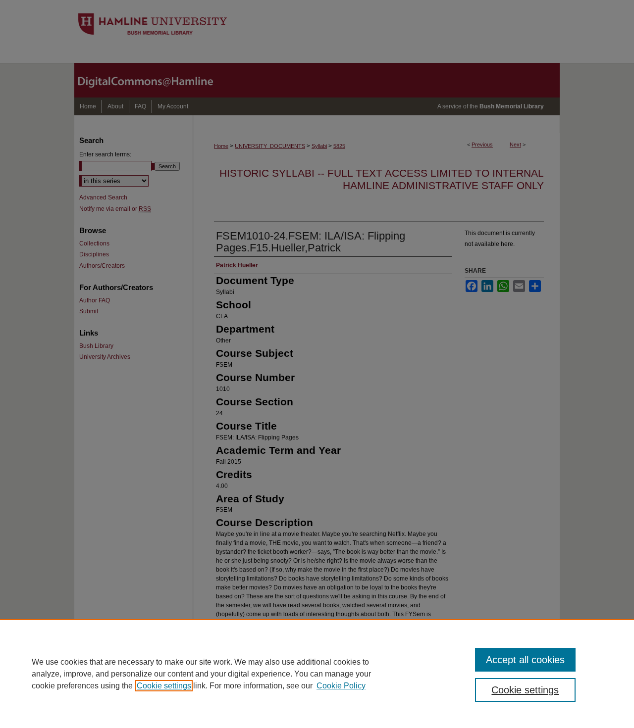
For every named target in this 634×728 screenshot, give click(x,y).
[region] (317, 673)
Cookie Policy (341, 685)
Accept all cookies (525, 659)
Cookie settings (164, 685)
